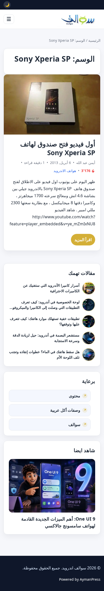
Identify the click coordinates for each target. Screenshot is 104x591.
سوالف (74, 424)
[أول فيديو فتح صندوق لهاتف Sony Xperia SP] (52, 104)
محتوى (74, 395)
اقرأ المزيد (83, 239)
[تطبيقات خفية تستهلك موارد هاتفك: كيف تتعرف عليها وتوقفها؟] (88, 321)
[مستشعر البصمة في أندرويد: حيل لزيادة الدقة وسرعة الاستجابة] (88, 338)
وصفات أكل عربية (65, 410)
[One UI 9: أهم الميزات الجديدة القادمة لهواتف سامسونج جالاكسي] (52, 486)
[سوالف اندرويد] (77, 19)
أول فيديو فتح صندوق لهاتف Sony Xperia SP (57, 148)
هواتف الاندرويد (65, 170)
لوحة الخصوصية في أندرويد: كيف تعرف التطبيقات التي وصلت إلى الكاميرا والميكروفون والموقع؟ (45, 307)
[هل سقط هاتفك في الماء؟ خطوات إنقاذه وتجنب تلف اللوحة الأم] (88, 354)
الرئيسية (94, 40)
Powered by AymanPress (79, 579)
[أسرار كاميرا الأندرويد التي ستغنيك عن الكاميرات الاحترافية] (88, 288)
